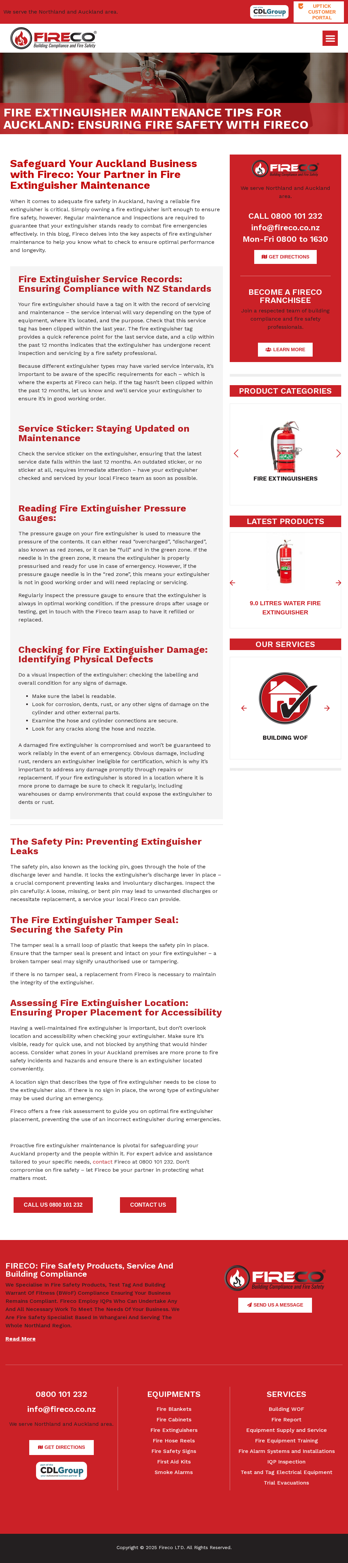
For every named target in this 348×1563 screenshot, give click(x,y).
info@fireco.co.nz (285, 227)
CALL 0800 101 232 (285, 216)
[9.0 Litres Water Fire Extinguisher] (285, 586)
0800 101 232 (61, 1394)
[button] (330, 38)
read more (20, 1338)
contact (102, 1161)
